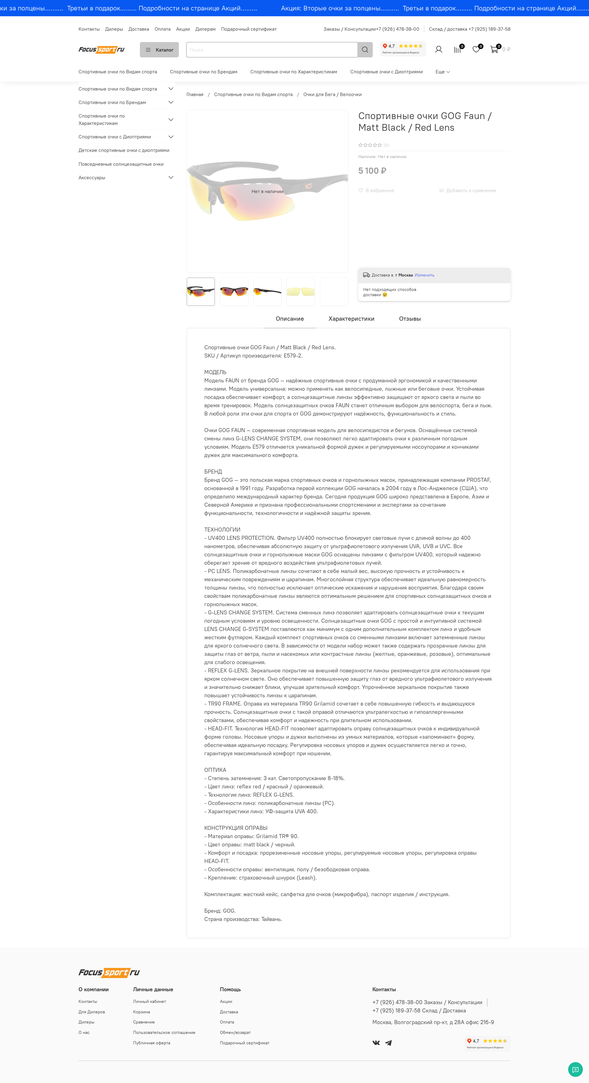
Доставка (139, 29)
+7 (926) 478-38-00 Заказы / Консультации (427, 1002)
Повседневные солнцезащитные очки (121, 164)
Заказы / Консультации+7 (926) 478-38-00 (371, 29)
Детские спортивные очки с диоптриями (124, 150)
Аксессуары (92, 177)
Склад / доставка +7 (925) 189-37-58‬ (469, 29)
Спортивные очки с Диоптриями (386, 71)
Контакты (89, 29)
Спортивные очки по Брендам (203, 71)
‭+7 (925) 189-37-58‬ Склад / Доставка (419, 1010)
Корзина (141, 1012)
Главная (195, 94)
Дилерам (205, 29)
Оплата (163, 29)
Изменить (424, 275)
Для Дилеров (92, 1012)
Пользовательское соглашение (164, 1032)
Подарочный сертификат (249, 29)
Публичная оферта (151, 1043)
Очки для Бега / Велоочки (332, 94)
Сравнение (144, 1022)
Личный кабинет (149, 1001)
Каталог (165, 50)
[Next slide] (338, 191)
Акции (183, 29)
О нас (84, 1032)
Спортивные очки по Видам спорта (118, 71)
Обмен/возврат (235, 1032)
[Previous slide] (196, 191)
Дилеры (114, 29)
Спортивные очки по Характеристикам (293, 71)
